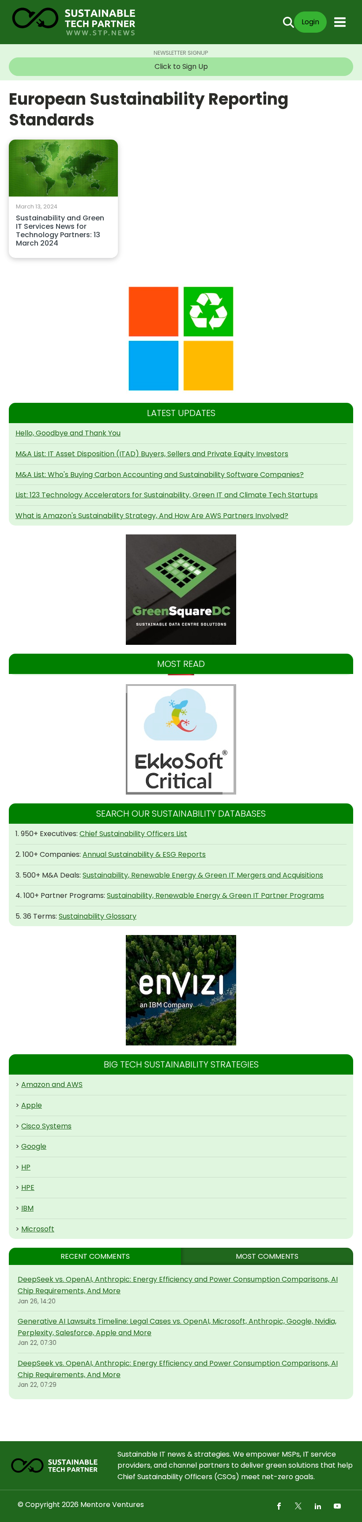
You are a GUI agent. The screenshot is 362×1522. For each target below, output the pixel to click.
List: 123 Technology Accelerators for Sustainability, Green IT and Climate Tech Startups (166, 495)
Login (310, 22)
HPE (27, 1187)
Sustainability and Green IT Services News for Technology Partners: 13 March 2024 (60, 231)
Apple (31, 1105)
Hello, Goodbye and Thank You (68, 433)
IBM (27, 1208)
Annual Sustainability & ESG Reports (144, 854)
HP (25, 1167)
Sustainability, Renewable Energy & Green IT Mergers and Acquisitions (203, 875)
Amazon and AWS (52, 1084)
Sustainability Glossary (97, 916)
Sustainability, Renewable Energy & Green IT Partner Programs (215, 895)
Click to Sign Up (181, 66)
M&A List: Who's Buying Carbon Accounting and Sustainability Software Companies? (159, 474)
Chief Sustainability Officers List (133, 834)
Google (33, 1146)
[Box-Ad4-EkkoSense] (181, 739)
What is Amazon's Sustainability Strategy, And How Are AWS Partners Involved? (151, 516)
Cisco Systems (46, 1126)
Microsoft (37, 1229)
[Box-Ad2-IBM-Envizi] (181, 990)
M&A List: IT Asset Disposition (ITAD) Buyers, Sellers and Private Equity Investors (151, 454)
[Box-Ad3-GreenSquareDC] (181, 589)
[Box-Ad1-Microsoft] (181, 339)
